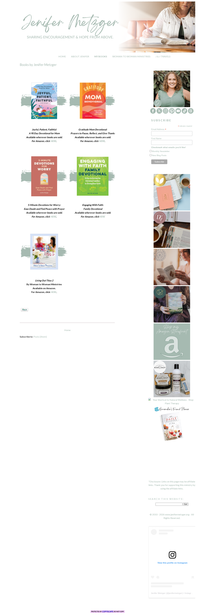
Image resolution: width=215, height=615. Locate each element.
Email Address (158, 129)
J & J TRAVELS (163, 56)
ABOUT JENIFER (80, 56)
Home (67, 330)
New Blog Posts (159, 155)
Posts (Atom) (40, 336)
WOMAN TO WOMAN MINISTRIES (131, 56)
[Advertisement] (172, 460)
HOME (62, 56)
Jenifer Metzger (158, 593)
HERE (102, 141)
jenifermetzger (175, 593)
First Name (156, 138)
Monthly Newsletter (161, 151)
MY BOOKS (100, 56)
